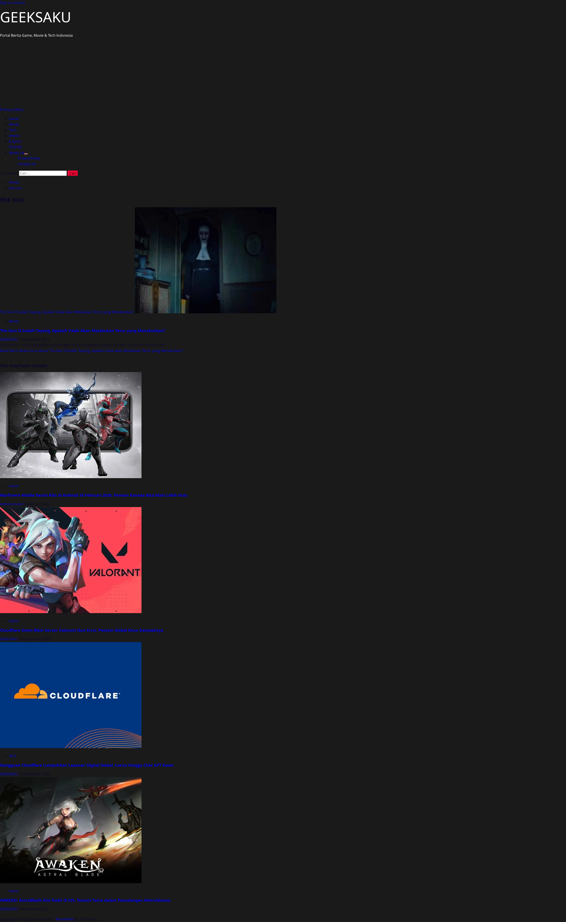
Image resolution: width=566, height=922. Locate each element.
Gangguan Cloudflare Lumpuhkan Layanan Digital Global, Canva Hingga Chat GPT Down (87, 765)
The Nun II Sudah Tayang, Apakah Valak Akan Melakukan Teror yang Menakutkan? (67, 312)
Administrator (12, 504)
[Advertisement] (283, 74)
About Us (16, 152)
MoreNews (65, 919)
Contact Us (27, 164)
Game (14, 118)
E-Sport (15, 141)
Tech (13, 129)
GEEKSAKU (35, 17)
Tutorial (15, 146)
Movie (14, 124)
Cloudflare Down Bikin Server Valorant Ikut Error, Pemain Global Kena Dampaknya (81, 630)
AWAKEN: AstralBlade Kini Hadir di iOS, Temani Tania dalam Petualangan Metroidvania (85, 900)
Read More (91, 350)
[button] (12, 109)
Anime (14, 135)
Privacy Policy (29, 158)
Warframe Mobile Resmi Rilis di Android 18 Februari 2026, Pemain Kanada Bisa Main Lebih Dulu (93, 495)
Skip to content (12, 2)
